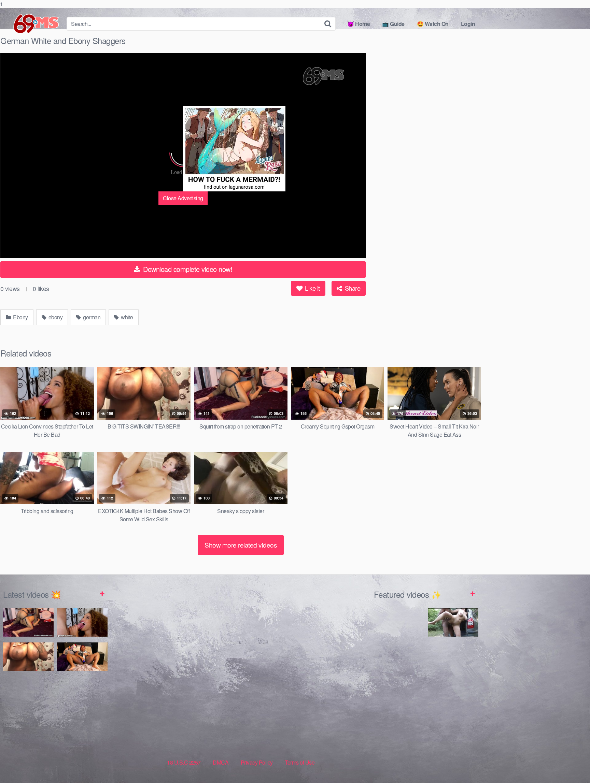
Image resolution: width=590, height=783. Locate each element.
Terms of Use (299, 762)
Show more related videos (241, 544)
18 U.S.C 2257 (184, 762)
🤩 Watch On (433, 24)
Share (351, 288)
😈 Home (358, 24)
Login (468, 24)
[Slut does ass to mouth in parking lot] (399, 723)
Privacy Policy (257, 762)
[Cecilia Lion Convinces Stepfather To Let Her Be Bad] (82, 622)
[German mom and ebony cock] (453, 622)
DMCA (220, 762)
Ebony (20, 317)
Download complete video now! (187, 269)
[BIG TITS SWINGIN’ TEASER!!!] (28, 656)
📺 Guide (393, 24)
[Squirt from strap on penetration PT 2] (28, 622)
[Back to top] (571, 763)
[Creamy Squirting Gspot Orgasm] (82, 656)
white (126, 317)
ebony (54, 317)
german (91, 317)
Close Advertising (183, 198)
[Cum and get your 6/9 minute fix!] (30, 24)
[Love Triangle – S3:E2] (399, 633)
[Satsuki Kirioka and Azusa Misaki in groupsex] (453, 667)
